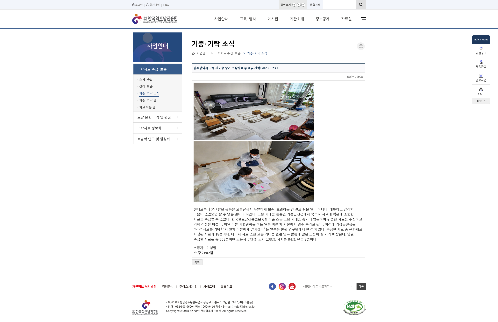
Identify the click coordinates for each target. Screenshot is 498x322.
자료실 (346, 19)
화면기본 (299, 5)
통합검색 (315, 5)
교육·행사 (248, 19)
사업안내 (221, 19)
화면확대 (294, 5)
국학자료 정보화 (149, 127)
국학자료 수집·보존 (152, 69)
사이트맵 (209, 286)
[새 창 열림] (272, 286)
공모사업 (481, 80)
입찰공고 (481, 53)
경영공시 (168, 286)
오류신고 (226, 286)
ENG (166, 5)
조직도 (481, 94)
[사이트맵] (363, 19)
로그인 (139, 5)
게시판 (273, 19)
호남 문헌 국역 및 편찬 (154, 117)
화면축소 (303, 5)
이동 (361, 286)
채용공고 (481, 66)
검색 (361, 4)
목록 (197, 262)
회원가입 (155, 5)
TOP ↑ (481, 101)
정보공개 (323, 19)
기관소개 (297, 19)
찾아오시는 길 (188, 286)
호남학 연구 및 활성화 (153, 138)
